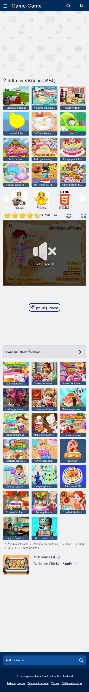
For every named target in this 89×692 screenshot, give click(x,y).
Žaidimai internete (18, 544)
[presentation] (6, 198)
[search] (81, 660)
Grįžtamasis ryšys (72, 683)
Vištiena (80, 544)
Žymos (55, 683)
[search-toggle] (68, 6)
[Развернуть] (83, 216)
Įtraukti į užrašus (47, 307)
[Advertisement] (39, 44)
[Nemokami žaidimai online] (26, 6)
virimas (66, 544)
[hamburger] (5, 6)
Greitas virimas (30, 548)
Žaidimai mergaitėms (45, 544)
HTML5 (12, 548)
